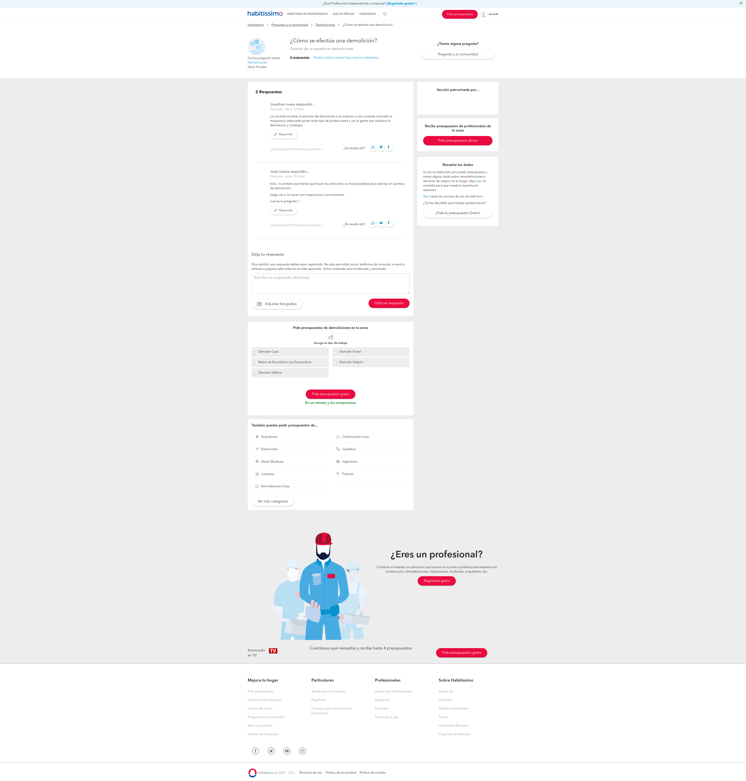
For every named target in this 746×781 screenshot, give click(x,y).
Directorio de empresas (264, 700)
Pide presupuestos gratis (461, 653)
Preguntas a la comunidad (289, 25)
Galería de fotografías (263, 734)
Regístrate (318, 700)
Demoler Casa (268, 351)
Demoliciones (325, 25)
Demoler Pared (350, 351)
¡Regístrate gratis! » (402, 3)
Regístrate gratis (437, 581)
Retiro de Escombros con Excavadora (284, 362)
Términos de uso (310, 772)
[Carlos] (256, 46)
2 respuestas (299, 57)
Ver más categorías (273, 501)
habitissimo (256, 25)
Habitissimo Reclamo (453, 725)
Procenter (382, 708)
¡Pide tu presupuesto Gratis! (458, 213)
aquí (479, 181)
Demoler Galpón (351, 362)
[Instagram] (302, 752)
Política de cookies (373, 772)
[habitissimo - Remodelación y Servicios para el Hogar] (265, 13)
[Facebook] (255, 752)
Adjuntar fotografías (280, 304)
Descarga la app (386, 717)
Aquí (426, 196)
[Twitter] (271, 752)
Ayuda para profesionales (393, 691)
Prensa (443, 717)
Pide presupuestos (460, 14)
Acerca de (446, 691)
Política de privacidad (341, 772)
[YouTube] (286, 752)
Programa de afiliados (454, 734)
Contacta (445, 700)
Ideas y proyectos (260, 725)
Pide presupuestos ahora (458, 140)
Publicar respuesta (389, 303)
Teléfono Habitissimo (453, 708)
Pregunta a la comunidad (458, 54)
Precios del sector (260, 708)
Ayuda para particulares (328, 691)
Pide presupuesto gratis (330, 394)
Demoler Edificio (270, 372)
